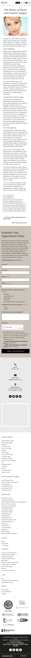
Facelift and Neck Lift (8, 296)
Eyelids (3, 541)
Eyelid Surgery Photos (7, 488)
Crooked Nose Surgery (7, 509)
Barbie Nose (4, 529)
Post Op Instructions (6, 470)
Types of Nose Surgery (7, 454)
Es (24, 2)
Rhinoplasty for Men (6, 513)
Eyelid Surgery (6, 298)
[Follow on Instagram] (17, 396)
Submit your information (15, 351)
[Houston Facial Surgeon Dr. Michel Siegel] (4, 2)
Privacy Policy (7, 644)
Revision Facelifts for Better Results (10, 562)
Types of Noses (5, 452)
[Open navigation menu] (29, 3)
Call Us (17, 2)
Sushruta (9, 62)
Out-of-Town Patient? (7, 448)
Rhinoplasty (6, 294)
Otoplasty (4, 593)
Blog (3, 462)
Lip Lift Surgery (5, 589)
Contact (23, 656)
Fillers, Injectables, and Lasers (12, 201)
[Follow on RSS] (20, 396)
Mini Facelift (4, 560)
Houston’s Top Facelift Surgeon (9, 552)
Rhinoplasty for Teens (7, 517)
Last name (4, 270)
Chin (3, 578)
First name (4, 264)
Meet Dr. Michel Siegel (7, 442)
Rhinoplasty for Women (7, 511)
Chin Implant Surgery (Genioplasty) (10, 580)
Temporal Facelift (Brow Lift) (8, 558)
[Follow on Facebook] (10, 396)
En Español (4, 444)
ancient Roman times (13, 81)
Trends (22, 209)
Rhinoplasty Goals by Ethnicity (9, 506)
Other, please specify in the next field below (14, 301)
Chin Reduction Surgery (7, 582)
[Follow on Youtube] (13, 396)
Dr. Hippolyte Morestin (16, 135)
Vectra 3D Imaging (6, 456)
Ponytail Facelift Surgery (7, 556)
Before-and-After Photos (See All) (10, 482)
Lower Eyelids (5, 545)
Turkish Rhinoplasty (6, 527)
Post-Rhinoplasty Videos (8, 480)
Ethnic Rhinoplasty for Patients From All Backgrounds (14, 502)
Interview (4, 468)
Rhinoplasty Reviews (6, 464)
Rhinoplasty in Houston (7, 498)
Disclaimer (15, 644)
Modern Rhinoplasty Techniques (9, 533)
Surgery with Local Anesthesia (9, 460)
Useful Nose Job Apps (7, 458)
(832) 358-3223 (7, 656)
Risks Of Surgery (6, 472)
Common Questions (6, 446)
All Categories (8, 196)
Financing (4, 450)
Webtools (21, 642)
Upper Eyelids (5, 543)
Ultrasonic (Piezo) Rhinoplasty (9, 504)
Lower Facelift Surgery (7, 566)
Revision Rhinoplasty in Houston (9, 519)
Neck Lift (4, 568)
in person (5, 309)
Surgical (15, 209)
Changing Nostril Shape (7, 507)
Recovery (21, 205)
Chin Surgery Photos (6, 490)
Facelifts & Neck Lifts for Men (9, 564)
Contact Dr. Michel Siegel (7, 440)
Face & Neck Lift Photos (7, 486)
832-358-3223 (8, 260)
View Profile (8, 611)
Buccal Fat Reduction (7, 591)
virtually (5, 307)
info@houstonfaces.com (15, 379)
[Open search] (21, 3)
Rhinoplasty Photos (6, 484)
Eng (26, 2)
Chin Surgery (6, 300)
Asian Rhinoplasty (6, 515)
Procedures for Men (10, 205)
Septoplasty (4, 523)
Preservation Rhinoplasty (7, 500)
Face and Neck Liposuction (8, 570)
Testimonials (4, 466)
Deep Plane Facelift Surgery (8, 554)
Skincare (6, 209)
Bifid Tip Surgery (6, 531)
